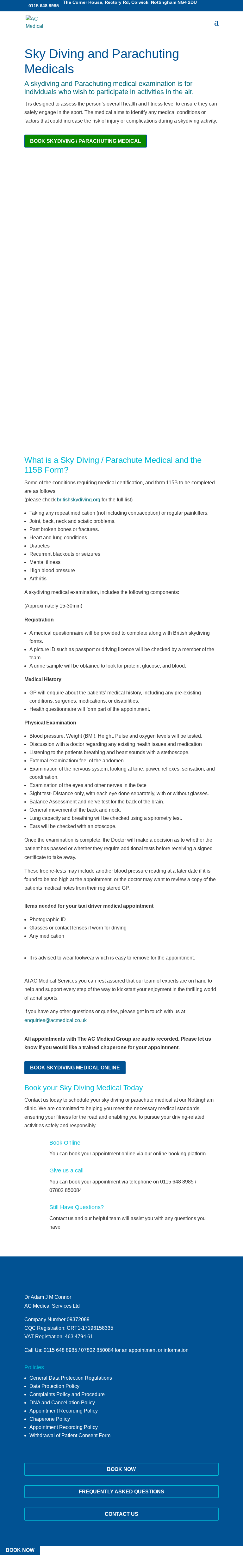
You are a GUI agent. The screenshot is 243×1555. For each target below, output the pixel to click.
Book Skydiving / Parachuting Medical (85, 141)
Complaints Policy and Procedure (67, 1394)
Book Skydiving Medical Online (75, 1067)
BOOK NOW (20, 1550)
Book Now (121, 1469)
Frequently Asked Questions (121, 1491)
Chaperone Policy (49, 1419)
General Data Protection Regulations (70, 1378)
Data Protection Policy (54, 1386)
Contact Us (121, 1514)
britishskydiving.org (78, 499)
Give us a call (66, 1170)
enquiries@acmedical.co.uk (55, 1020)
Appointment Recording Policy (63, 1410)
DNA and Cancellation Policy (62, 1402)
